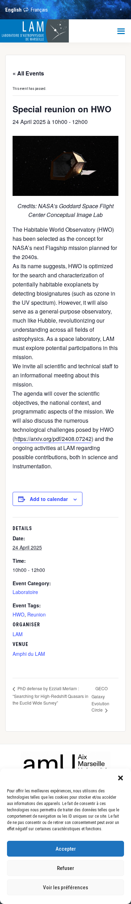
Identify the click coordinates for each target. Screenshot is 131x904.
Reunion (36, 614)
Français (39, 10)
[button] (120, 777)
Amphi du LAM (29, 653)
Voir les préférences (65, 887)
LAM (18, 634)
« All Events (28, 73)
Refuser (65, 868)
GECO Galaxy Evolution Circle (100, 699)
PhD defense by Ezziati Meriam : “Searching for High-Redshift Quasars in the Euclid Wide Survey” (50, 695)
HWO (18, 614)
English (13, 10)
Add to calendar (49, 498)
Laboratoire (25, 591)
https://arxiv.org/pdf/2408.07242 (53, 439)
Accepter (66, 849)
